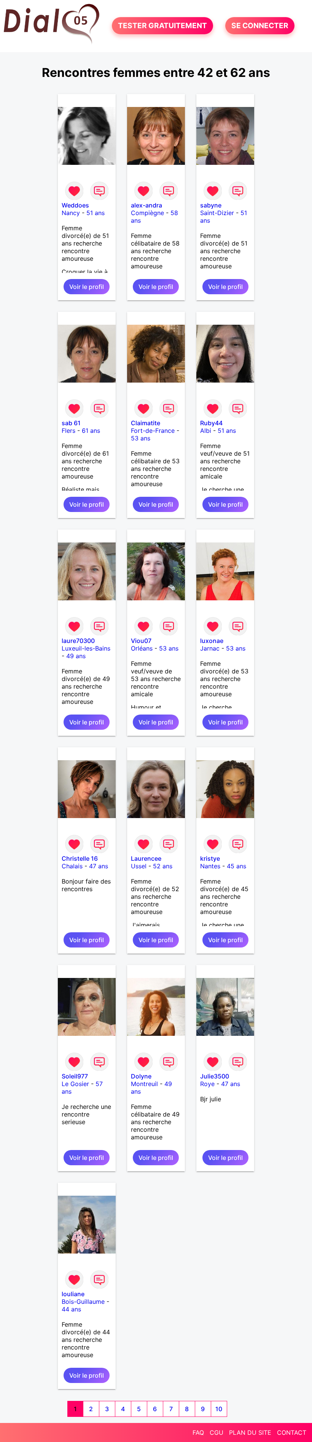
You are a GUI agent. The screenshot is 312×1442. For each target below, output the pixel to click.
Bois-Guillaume (83, 1301)
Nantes (210, 866)
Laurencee (146, 858)
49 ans (76, 656)
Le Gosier (75, 1084)
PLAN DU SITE (250, 1432)
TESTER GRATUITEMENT (162, 25)
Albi (205, 430)
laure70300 (78, 640)
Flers (68, 430)
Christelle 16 (80, 858)
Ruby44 (211, 423)
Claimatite (145, 423)
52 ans (162, 866)
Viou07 (141, 640)
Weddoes (75, 205)
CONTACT (291, 1432)
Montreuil (144, 1084)
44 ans (71, 1309)
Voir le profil (86, 286)
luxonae (211, 640)
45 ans (236, 866)
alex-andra (146, 205)
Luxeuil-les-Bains (86, 648)
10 (218, 1409)
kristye (210, 858)
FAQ (198, 1432)
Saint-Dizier (217, 213)
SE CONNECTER (259, 25)
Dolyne (141, 1076)
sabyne (210, 205)
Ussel (138, 866)
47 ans (98, 866)
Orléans (142, 648)
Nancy (71, 213)
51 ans (95, 213)
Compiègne (147, 213)
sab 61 (71, 423)
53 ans (140, 438)
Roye (207, 1084)
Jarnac (210, 648)
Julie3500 (214, 1076)
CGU (216, 1432)
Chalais (72, 866)
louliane (73, 1294)
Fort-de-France (153, 430)
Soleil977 (75, 1076)
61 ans (91, 430)
